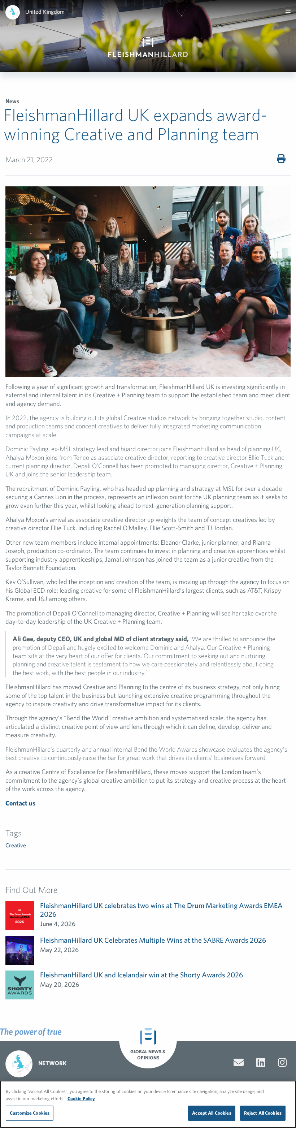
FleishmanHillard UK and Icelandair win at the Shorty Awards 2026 (141, 975)
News (12, 101)
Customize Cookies (29, 1113)
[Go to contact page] (238, 1063)
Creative (15, 845)
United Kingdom (45, 11)
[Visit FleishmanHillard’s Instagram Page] (282, 1063)
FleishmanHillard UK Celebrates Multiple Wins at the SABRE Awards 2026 (153, 940)
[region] (148, 1104)
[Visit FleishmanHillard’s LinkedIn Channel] (261, 1063)
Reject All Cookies (263, 1113)
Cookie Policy (81, 1098)
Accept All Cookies (211, 1113)
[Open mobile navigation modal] (288, 11)
